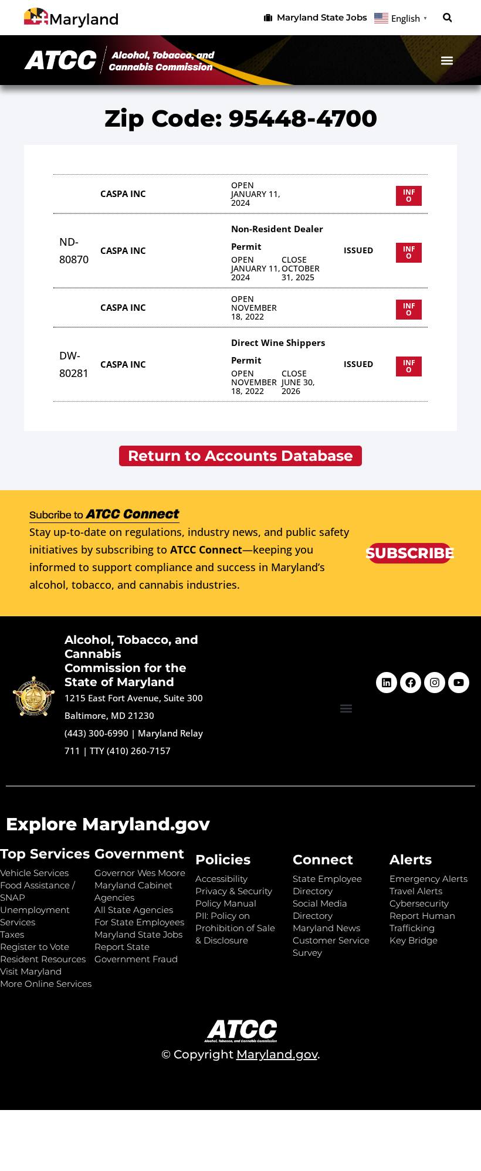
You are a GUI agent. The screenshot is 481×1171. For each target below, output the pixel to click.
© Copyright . (240, 1054)
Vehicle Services (34, 872)
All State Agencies (133, 909)
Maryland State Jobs (138, 934)
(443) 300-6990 (96, 733)
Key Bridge (413, 940)
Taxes (12, 934)
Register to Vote (34, 946)
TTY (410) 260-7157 (130, 750)
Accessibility (221, 878)
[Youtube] (458, 682)
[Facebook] (410, 682)
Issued (358, 250)
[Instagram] (434, 682)
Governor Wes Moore (139, 872)
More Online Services (46, 983)
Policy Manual (225, 903)
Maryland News (326, 928)
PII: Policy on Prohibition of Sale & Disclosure (235, 928)
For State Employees (139, 922)
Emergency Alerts (428, 878)
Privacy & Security (233, 891)
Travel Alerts (415, 891)
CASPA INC (123, 193)
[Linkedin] (386, 682)
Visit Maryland (31, 971)
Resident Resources (43, 959)
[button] (447, 18)
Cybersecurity (419, 903)
